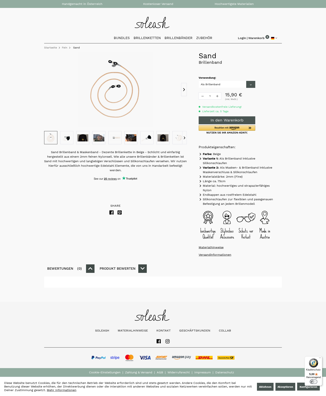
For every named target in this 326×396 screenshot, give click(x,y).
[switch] (313, 381)
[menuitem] (256, 39)
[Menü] (320, 358)
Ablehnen (265, 386)
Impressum (202, 372)
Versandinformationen (215, 254)
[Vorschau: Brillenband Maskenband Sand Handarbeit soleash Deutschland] (50, 137)
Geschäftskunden (194, 330)
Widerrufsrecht (179, 372)
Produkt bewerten (117, 268)
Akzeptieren (285, 386)
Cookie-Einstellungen (105, 372)
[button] (227, 129)
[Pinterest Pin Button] (120, 212)
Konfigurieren (308, 386)
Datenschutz (224, 372)
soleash (102, 330)
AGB (160, 372)
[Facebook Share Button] (111, 212)
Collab (225, 330)
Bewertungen (64, 268)
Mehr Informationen (61, 390)
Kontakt (163, 330)
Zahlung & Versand (138, 372)
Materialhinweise (211, 247)
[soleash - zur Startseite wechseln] (163, 22)
